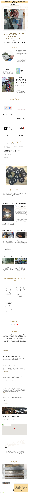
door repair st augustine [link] (14, 335)
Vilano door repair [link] (10, 334)
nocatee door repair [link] (15, 338)
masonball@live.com (22, 270)
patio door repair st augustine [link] (15, 339)
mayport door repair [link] (15, 337)
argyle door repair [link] (15, 334)
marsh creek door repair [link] (8, 337)
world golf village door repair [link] (15, 341)
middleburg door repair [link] (22, 337)
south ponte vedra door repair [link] (21, 340)
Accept (21, 490)
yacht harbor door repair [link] (23, 341)
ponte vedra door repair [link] (23, 339)
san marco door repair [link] (7, 340)
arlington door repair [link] (22, 334)
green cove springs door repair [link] (22, 336)
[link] (14, 4)
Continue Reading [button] (5, 350)
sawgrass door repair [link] (14, 340)
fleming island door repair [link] (6, 336)
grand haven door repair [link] (14, 336)
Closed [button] (7, 449)
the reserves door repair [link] (7, 341)
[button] (8, 449)
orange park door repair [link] (22, 338)
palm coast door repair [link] (7, 339)
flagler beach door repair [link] (22, 335)
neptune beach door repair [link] (8, 338)
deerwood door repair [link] (8, 335)
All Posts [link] (6, 334)
